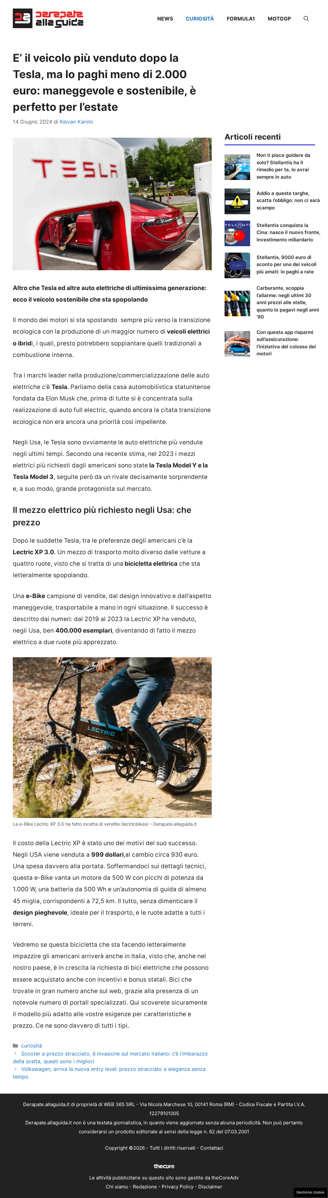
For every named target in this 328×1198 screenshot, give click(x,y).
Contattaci (211, 1148)
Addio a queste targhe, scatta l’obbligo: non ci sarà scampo (288, 200)
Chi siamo (117, 1187)
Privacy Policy (177, 1187)
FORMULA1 (241, 18)
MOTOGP (279, 18)
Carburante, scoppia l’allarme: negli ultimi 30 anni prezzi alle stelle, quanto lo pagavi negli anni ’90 (288, 302)
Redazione (145, 1187)
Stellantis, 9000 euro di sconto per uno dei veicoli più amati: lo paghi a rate (286, 264)
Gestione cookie (310, 1192)
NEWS (165, 18)
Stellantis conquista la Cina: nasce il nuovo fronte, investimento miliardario (288, 232)
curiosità (200, 18)
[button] (306, 18)
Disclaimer (210, 1187)
